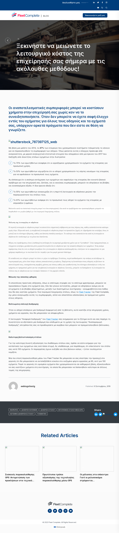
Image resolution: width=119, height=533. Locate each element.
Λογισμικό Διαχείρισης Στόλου (22, 414)
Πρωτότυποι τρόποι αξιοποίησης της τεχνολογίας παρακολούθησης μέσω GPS (58, 477)
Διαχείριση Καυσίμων (29, 410)
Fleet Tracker (85, 292)
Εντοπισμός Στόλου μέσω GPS (70, 410)
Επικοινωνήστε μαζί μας (95, 15)
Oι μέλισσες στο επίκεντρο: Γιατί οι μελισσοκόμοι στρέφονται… (94, 477)
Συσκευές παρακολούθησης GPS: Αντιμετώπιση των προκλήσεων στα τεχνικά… (19, 477)
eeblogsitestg (28, 386)
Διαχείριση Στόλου (48, 410)
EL (19, 39)
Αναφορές (14, 410)
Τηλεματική (41, 414)
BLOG (46, 16)
